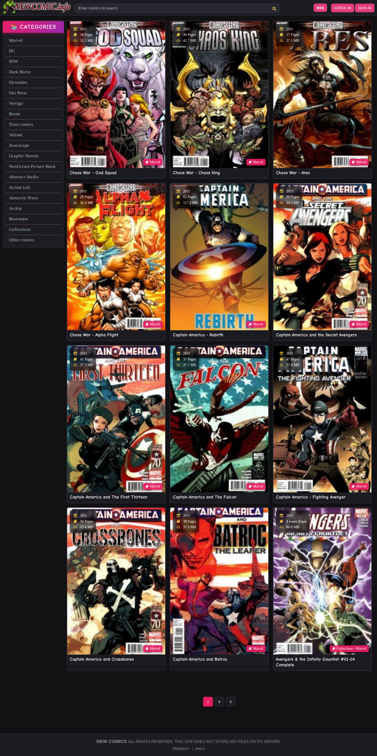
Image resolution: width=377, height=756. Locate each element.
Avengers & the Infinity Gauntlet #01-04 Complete (315, 662)
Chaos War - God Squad (93, 172)
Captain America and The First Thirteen (108, 497)
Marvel (16, 40)
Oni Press (18, 92)
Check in (342, 8)
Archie (15, 208)
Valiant (16, 134)
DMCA (200, 749)
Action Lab (19, 187)
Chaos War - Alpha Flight (94, 335)
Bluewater (18, 218)
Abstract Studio (24, 176)
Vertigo (16, 103)
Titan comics (21, 124)
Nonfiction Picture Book (32, 166)
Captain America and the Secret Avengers (316, 335)
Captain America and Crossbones (102, 659)
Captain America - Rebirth (198, 335)
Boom (14, 113)
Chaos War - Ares (293, 172)
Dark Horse (20, 71)
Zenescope (19, 145)
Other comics (21, 239)
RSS (320, 8)
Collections (20, 229)
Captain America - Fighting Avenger (310, 497)
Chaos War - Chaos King (196, 172)
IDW (13, 61)
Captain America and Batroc (200, 659)
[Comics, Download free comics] (37, 10)
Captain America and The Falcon (204, 497)
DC (12, 50)
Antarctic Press (23, 197)
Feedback (181, 749)
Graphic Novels (24, 155)
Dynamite (18, 82)
